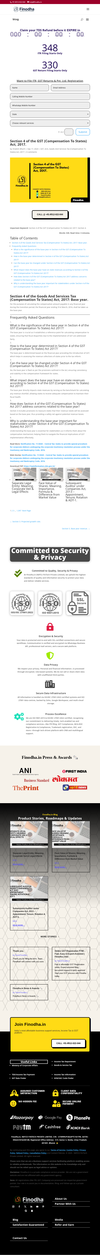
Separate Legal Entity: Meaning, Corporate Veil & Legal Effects (23, 487)
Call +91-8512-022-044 (68, 1043)
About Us (61, 1198)
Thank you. (18, 951)
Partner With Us (65, 1204)
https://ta (28, 466)
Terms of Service (58, 1150)
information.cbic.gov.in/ (44, 466)
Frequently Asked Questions (24, 246)
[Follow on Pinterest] (43, 1206)
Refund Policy (22, 1153)
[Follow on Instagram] (13, 1206)
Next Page (26, 510)
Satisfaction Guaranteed (28, 1224)
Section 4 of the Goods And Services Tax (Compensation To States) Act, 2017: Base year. (49, 242)
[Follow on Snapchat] (32, 1211)
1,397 (19, 510)
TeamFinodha (21, 955)
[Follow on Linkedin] (31, 1206)
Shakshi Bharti (19, 149)
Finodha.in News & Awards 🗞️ (27, 988)
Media (59, 1219)
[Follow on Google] (26, 1211)
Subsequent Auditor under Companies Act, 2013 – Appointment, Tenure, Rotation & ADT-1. (76, 492)
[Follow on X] (25, 1206)
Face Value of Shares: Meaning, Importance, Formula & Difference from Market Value (50, 490)
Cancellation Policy (38, 1153)
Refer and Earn (64, 1224)
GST (42, 149)
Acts (46, 149)
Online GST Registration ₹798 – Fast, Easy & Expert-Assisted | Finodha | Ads (70, 954)
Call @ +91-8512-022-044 (50, 214)
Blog (15, 1219)
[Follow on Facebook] (19, 1206)
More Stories (49, 937)
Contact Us (20, 1238)
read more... (19, 864)
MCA (15, 860)
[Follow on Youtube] (37, 1206)
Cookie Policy (72, 1150)
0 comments (31, 152)
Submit (83, 132)
